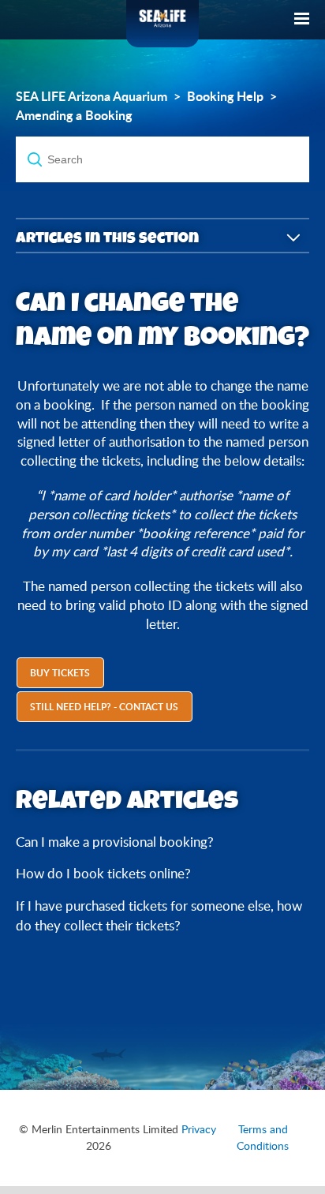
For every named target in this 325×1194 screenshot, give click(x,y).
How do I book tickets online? (103, 873)
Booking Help (225, 96)
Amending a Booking (74, 115)
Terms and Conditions (263, 1137)
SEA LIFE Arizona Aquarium (91, 96)
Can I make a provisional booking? (115, 841)
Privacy (198, 1129)
